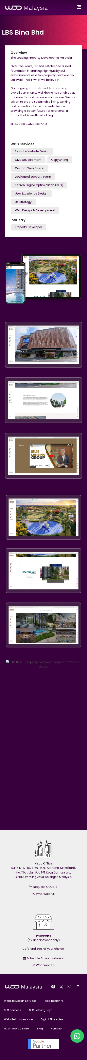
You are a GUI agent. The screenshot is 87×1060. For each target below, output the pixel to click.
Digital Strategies (52, 1019)
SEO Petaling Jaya (40, 1010)
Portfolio (56, 1028)
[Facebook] (53, 987)
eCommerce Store (16, 1028)
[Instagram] (69, 987)
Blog (40, 1028)
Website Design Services (20, 1001)
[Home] (79, 7)
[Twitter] (61, 987)
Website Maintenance (18, 1019)
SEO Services (12, 1010)
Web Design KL (54, 1001)
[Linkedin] (77, 987)
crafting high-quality (45, 71)
